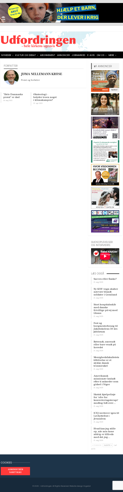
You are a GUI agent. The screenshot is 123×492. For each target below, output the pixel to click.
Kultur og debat (25, 55)
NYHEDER (6, 55)
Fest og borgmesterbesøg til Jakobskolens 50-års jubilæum (106, 327)
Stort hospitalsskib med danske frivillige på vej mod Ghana (105, 309)
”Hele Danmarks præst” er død (13, 96)
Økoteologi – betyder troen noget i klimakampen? (45, 97)
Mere (111, 55)
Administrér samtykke (15, 471)
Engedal (87, 486)
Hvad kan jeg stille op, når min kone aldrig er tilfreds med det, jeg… (105, 433)
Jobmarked (78, 55)
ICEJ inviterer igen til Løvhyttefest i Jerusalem (106, 415)
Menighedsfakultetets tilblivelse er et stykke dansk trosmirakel (106, 362)
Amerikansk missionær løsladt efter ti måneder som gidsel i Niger (106, 380)
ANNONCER (63, 55)
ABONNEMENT (47, 55)
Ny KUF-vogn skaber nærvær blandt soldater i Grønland (106, 291)
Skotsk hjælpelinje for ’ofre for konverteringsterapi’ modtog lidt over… (106, 399)
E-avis (91, 55)
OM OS (101, 55)
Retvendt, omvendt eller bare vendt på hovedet (105, 344)
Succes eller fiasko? (105, 279)
